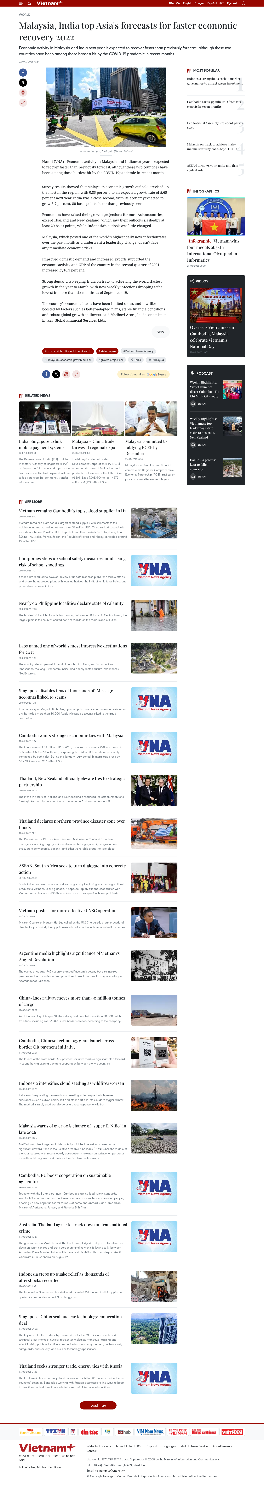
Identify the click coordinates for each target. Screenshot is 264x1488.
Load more (98, 1405)
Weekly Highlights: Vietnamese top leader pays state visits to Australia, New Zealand (203, 428)
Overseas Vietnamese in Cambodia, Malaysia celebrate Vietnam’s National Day (212, 336)
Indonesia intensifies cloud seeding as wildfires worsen (71, 1083)
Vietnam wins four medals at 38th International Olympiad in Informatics (213, 250)
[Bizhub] (124, 1432)
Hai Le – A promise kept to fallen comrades (203, 464)
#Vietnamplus (107, 351)
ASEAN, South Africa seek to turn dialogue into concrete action (72, 869)
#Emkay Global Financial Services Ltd (68, 351)
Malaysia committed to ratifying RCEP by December (146, 447)
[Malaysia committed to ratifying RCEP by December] (151, 418)
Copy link (23, 103)
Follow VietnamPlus (133, 374)
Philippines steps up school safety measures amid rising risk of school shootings (72, 561)
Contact (91, 1451)
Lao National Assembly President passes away (215, 125)
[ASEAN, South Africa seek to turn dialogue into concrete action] (154, 878)
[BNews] (107, 1432)
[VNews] (72, 1432)
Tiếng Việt (174, 3)
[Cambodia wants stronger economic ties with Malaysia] (154, 747)
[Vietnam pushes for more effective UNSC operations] (154, 922)
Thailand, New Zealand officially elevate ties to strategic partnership (72, 781)
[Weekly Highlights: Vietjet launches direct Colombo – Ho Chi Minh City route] (232, 389)
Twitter (23, 83)
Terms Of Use (124, 1446)
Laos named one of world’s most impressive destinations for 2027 (73, 649)
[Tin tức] (89, 1432)
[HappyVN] (30, 1432)
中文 (222, 3)
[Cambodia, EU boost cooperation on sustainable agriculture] (154, 1187)
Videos (202, 281)
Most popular (206, 70)
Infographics (206, 191)
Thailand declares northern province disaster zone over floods (72, 824)
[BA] (232, 1432)
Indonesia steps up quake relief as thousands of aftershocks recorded (64, 1277)
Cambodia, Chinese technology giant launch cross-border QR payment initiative (67, 1044)
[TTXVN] (55, 1432)
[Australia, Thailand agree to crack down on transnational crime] (154, 1236)
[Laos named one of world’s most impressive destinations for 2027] (154, 658)
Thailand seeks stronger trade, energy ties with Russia (70, 1366)
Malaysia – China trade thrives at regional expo (93, 444)
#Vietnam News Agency (138, 351)
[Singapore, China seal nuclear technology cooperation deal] (154, 1328)
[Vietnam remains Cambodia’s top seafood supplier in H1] (154, 523)
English (187, 3)
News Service (199, 1446)
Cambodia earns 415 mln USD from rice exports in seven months (214, 104)
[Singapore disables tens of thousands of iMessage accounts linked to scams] (154, 702)
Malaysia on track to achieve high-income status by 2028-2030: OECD (212, 146)
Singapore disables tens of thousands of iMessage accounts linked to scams (66, 694)
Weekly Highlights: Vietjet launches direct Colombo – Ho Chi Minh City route (204, 389)
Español (212, 3)
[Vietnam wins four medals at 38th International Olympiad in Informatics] (216, 216)
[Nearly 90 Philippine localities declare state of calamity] (154, 615)
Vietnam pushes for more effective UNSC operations (68, 910)
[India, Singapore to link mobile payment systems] (45, 418)
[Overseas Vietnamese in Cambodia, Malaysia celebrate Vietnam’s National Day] (216, 305)
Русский (232, 3)
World (24, 15)
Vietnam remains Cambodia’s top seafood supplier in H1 (72, 511)
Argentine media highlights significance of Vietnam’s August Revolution (69, 956)
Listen (202, 403)
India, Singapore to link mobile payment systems (41, 444)
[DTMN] (204, 1432)
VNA (183, 1446)
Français (199, 3)
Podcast (205, 373)
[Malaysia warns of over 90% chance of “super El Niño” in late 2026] (154, 1138)
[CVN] (178, 1432)
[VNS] (150, 1432)
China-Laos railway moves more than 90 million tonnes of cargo (72, 1001)
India (138, 360)
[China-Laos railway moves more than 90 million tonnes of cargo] (154, 1010)
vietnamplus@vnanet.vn (110, 1470)
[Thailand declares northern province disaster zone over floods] (154, 833)
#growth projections (111, 360)
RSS (139, 1446)
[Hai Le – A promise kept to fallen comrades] (232, 467)
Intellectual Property (99, 1446)
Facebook (23, 72)
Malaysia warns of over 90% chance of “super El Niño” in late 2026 (72, 1129)
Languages (169, 1446)
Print (23, 93)
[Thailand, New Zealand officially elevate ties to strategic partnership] (154, 790)
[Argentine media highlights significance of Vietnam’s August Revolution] (154, 965)
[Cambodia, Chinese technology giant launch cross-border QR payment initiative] (154, 1052)
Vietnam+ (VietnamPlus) (49, 3)
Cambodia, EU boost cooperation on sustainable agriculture (65, 1178)
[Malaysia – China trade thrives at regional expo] (98, 418)
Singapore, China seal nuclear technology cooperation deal (70, 1320)
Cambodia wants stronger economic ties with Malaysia (71, 735)
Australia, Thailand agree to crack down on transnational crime (73, 1228)
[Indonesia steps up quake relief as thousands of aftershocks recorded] (154, 1286)
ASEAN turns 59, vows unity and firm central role (212, 167)
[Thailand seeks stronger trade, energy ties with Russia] (154, 1378)
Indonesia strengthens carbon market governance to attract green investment (215, 81)
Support (152, 1446)
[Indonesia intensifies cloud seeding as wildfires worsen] (154, 1095)
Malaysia (158, 360)
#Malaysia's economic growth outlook (68, 360)
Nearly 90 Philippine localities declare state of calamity (71, 603)
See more (33, 501)
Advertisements (222, 1446)
